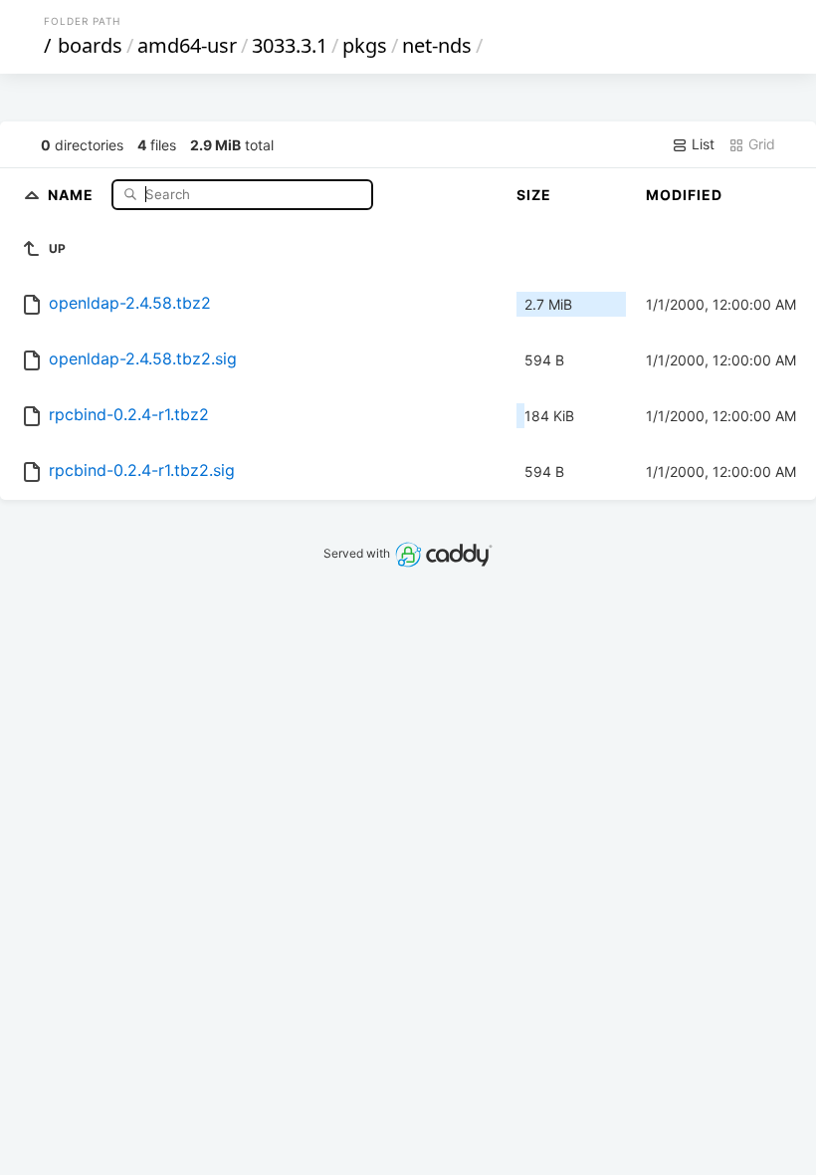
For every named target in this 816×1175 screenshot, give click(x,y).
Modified (684, 194)
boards (90, 45)
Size (533, 194)
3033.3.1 (289, 45)
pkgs (364, 45)
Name (73, 193)
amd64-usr (187, 45)
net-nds (437, 45)
